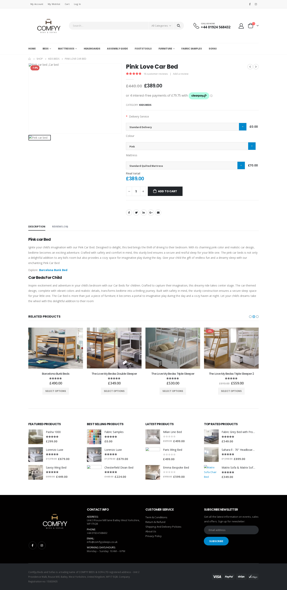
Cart (67, 4)
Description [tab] (36, 226)
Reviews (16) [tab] (60, 226)
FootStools (143, 48)
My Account (36, 4)
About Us (150, 531)
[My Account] (241, 25)
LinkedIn (144, 212)
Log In (77, 4)
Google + (151, 212)
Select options (55, 391)
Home (32, 48)
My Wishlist (54, 4)
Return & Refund (155, 522)
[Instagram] (255, 4)
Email (158, 212)
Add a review (180, 73)
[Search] (179, 26)
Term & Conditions (156, 517)
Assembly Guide (117, 48)
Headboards (92, 48)
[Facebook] (249, 4)
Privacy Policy (153, 536)
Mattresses (66, 48)
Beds (46, 48)
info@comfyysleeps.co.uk (102, 542)
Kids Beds (145, 105)
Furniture (165, 48)
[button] (250, 316)
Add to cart (167, 191)
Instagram (42, 545)
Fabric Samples (191, 48)
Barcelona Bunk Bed (53, 270)
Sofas (213, 48)
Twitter (136, 212)
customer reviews (156, 73)
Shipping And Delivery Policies (163, 526)
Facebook (129, 212)
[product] (55, 348)
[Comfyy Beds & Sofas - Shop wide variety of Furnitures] (47, 26)
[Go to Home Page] (29, 59)
